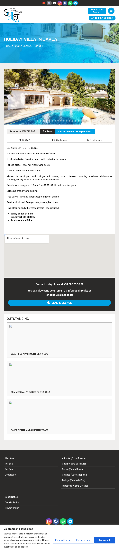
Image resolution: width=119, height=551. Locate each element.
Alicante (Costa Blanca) (73, 458)
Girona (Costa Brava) (72, 469)
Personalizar (61, 540)
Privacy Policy (12, 508)
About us (9, 458)
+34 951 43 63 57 (103, 18)
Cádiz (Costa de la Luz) (74, 463)
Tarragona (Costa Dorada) (75, 485)
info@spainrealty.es (79, 290)
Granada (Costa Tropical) (74, 474)
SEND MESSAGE (61, 302)
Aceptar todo (105, 540)
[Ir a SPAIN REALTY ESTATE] (13, 15)
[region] (59, 538)
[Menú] (111, 11)
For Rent (47, 131)
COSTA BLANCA (23, 46)
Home (7, 46)
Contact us (10, 474)
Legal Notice (11, 497)
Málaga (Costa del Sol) (73, 480)
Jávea (38, 46)
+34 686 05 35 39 (73, 284)
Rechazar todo (83, 540)
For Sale (9, 463)
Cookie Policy (12, 502)
